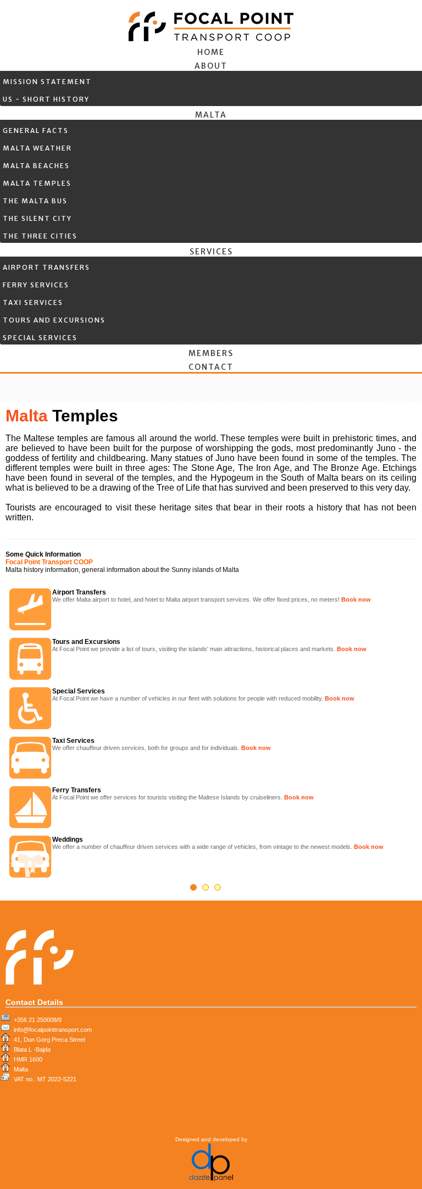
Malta (211, 115)
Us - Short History (46, 99)
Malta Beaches (36, 166)
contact (211, 367)
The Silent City (37, 218)
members (211, 353)
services (211, 252)
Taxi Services (33, 302)
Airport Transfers (46, 267)
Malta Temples (37, 183)
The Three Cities (40, 236)
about (211, 66)
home (211, 52)
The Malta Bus (35, 201)
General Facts (36, 130)
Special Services (40, 338)
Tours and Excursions (54, 320)
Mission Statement (47, 81)
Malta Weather (37, 148)
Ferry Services (36, 285)
